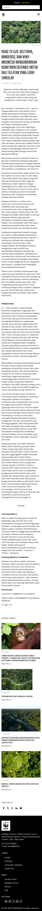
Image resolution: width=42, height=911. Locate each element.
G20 (10, 605)
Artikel (8, 857)
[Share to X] (8, 808)
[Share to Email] (21, 808)
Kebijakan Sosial (11, 883)
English (17, 2)
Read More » (6, 663)
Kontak (8, 886)
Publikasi (8, 861)
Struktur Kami (11, 879)
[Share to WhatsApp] (12, 808)
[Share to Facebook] (3, 808)
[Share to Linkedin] (16, 808)
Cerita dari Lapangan (13, 865)
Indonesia (25, 2)
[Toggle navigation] (39, 14)
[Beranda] (3, 14)
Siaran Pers (9, 868)
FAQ (6, 890)
